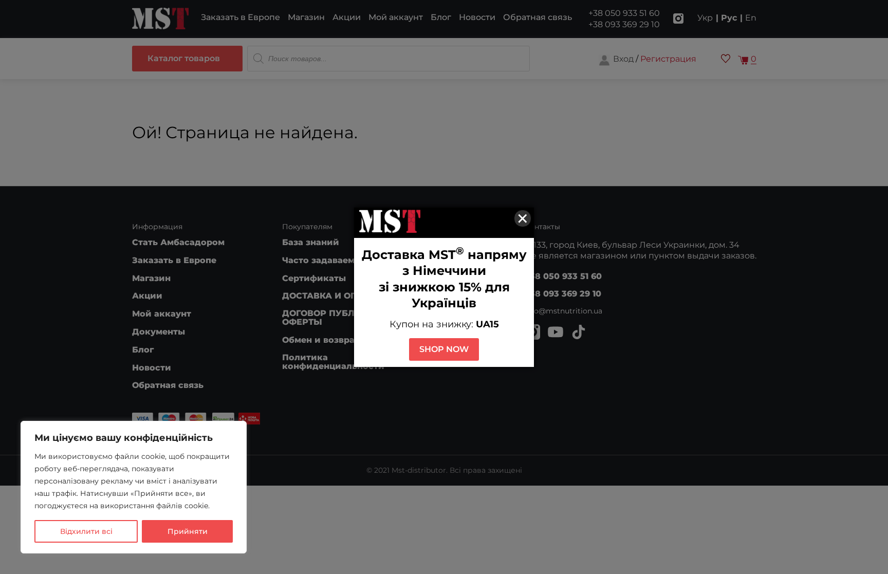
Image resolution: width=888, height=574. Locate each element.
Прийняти (188, 531)
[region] (134, 487)
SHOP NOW (444, 349)
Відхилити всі (86, 531)
